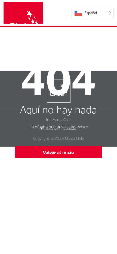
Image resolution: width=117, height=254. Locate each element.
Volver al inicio (58, 152)
